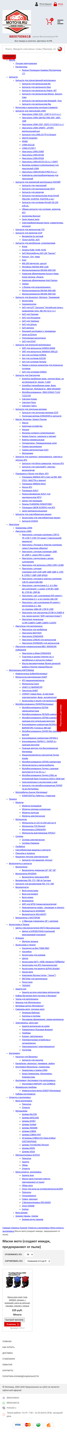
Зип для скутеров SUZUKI (34, 358)
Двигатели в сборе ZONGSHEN (36, 653)
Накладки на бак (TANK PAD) (35, 948)
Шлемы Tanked (29, 1124)
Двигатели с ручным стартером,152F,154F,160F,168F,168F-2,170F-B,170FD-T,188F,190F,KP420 (43, 572)
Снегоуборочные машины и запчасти (33, 850)
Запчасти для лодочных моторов (31, 409)
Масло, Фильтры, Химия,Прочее (31, 419)
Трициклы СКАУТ (30, 690)
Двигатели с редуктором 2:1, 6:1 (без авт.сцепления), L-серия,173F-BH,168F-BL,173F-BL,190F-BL (40, 589)
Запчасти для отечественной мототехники (35, 80)
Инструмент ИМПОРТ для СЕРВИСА (38, 1084)
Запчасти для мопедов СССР (28, 233)
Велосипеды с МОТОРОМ (27, 918)
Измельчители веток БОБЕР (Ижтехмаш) (41, 1090)
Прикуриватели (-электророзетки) (38, 1046)
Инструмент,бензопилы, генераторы (32, 1067)
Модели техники (30, 941)
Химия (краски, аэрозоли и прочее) (39, 436)
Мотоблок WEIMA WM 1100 (35, 267)
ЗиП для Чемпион (30, 321)
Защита (25, 1162)
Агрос (24, 246)
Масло (25, 423)
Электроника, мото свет (26, 1023)
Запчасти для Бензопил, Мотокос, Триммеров (37, 297)
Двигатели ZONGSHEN (32, 636)
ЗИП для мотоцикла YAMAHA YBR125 (40, 351)
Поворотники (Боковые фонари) (37, 1029)
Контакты (7, 1370)
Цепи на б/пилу (29, 335)
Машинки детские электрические (31, 857)
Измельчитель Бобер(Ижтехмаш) (31, 674)
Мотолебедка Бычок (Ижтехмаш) (31, 792)
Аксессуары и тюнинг (25, 945)
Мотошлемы (21, 1111)
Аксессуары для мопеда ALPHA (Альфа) (41, 968)
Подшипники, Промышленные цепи (39, 443)
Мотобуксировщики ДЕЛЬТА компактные (41, 714)
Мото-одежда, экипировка (28, 1172)
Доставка (7, 1353)
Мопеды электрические (33, 816)
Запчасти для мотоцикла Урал (36, 87)
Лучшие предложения (26, 63)
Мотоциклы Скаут (30, 684)
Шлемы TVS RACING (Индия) (35, 1145)
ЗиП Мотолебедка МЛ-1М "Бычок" (39, 253)
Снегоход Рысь (29, 402)
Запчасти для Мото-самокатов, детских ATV (43, 463)
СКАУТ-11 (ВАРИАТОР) (32, 687)
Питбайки (20, 846)
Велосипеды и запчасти (20, 863)
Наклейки (27, 951)
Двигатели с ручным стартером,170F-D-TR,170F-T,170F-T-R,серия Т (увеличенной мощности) (41, 538)
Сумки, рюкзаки (30, 1199)
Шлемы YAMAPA (29, 1128)
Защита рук (20, 989)
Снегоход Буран (29, 399)
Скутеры (19, 836)
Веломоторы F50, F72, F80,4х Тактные (33, 880)
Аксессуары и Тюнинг (19, 924)
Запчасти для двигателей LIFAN (30, 111)
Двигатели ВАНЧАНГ (32, 633)
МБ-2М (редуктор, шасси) (34, 263)
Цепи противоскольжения (34, 511)
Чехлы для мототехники (26, 999)
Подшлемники (29, 1196)
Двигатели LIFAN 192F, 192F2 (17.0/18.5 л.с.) (43, 124)
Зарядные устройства (32, 426)
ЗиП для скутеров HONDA (34, 372)
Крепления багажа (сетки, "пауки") (39, 975)
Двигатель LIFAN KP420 (33, 158)
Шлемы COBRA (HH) (31, 1135)
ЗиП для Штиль (29, 324)
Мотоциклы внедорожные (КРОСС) (38, 833)
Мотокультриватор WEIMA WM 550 (39, 270)
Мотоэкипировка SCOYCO (27, 1155)
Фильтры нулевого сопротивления (38, 433)
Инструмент (14, 1053)
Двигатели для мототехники (29, 626)
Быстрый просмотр (14, 1320)
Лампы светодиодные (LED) (35, 450)
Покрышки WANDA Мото (34, 484)
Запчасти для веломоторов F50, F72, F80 (34, 884)
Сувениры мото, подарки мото (29, 1009)
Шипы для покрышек (32, 501)
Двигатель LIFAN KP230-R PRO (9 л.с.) (39, 172)
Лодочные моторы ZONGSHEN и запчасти (41, 416)
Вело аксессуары (30, 890)
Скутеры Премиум (30, 843)
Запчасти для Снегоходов (27, 375)
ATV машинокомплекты (33, 680)
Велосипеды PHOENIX (25, 874)
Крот (24, 260)
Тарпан (25, 284)
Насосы (25, 429)
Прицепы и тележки (25, 853)
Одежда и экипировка (20, 1097)
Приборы (26, 1033)
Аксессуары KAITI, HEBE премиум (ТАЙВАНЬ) (43, 962)
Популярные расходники (34, 338)
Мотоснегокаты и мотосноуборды (38, 765)
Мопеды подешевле (31, 806)
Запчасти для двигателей (34, 185)
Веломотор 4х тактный (32, 236)
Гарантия (7, 1365)
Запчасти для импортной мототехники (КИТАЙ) (37, 182)
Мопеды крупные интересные (36, 809)
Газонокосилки (29, 304)
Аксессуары (27, 301)
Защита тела (28, 1175)
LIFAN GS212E (28, 145)
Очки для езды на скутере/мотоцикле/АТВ (42, 1189)
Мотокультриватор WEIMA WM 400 (39, 290)
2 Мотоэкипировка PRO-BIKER (36, 1202)
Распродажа (21, 67)
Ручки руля (27, 982)
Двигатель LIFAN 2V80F (33, 151)
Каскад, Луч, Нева (31, 257)
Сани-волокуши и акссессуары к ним (39, 782)
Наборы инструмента (25, 1094)
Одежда (26, 1107)
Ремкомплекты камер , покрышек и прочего (43, 907)
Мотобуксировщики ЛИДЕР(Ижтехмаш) (34, 704)
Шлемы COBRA (29, 1131)
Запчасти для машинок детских (37, 860)
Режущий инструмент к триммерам (39, 331)
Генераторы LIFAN (23, 528)
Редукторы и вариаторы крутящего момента (36, 107)
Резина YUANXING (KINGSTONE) (37, 504)
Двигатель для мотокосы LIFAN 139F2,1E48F (43, 565)
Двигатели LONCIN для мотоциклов (39, 640)
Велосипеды (21, 867)
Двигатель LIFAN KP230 (33, 155)
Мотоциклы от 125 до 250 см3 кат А (39, 823)
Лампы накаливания (32, 446)
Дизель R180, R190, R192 (34, 250)
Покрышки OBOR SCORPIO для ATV (38, 507)
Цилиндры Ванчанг (31, 216)
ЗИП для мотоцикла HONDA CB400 (38, 348)
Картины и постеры (31, 1016)
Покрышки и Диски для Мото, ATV (32, 474)
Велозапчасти (22, 887)
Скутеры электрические (33, 840)
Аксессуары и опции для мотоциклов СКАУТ (43, 701)
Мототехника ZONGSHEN (34, 829)
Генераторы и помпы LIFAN (34, 1070)
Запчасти (13, 77)
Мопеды (19, 802)
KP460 (25, 141)
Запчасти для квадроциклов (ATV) (38, 189)
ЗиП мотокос (28, 328)
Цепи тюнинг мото (30, 219)
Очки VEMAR (28, 1206)
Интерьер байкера (31, 1013)
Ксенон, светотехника (32, 1036)
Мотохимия (27, 453)
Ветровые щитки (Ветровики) (29, 1006)
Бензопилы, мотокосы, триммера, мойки (35, 1063)
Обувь (25, 1165)
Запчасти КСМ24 (30, 521)
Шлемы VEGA (28, 1152)
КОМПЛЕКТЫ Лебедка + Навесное (38, 796)
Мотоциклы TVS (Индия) (33, 826)
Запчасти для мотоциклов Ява (36, 104)
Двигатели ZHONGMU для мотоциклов (40, 643)
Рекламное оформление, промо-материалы (43, 1019)
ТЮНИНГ (26, 985)
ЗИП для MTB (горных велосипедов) (39, 904)
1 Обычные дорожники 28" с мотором (40, 921)
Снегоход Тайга (29, 406)
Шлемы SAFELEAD (30, 1118)
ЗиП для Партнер (30, 314)
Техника (13, 799)
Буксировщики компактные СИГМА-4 (40, 738)
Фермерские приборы (26, 1087)
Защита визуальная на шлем (35, 1026)
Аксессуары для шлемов (33, 955)
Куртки (25, 1209)
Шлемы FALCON (29, 1114)
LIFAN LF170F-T (29, 148)
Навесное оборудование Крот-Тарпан (39, 280)
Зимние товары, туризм (26, 1216)
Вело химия (27, 897)
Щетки (25, 958)
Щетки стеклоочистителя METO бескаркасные (37, 928)
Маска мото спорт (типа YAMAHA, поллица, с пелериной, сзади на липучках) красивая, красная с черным (17, 1301)
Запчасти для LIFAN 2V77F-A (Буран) (39, 135)
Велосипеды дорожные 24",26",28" (39, 870)
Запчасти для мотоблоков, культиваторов (35, 243)
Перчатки (26, 1104)
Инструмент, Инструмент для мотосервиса (35, 1080)
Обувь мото (27, 1185)
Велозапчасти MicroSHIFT (34, 914)
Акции (12, 60)
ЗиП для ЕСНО (29, 341)
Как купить (8, 1347)
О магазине (8, 1359)
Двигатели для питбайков (34, 629)
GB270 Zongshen (29, 138)
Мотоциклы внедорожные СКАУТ (31, 677)
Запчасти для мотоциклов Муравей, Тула (42, 101)
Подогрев (26, 1050)
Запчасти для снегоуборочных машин (33, 514)
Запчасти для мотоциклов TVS (29, 229)
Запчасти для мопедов (33, 192)
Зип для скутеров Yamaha (34, 362)
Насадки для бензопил (26, 1057)
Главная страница (11, 1228)
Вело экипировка (23, 1101)
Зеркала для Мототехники (28, 1002)
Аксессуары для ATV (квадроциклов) (39, 965)
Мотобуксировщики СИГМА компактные (41, 762)
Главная (6, 1341)
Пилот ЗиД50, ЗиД (31, 240)
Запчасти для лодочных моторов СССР (40, 412)
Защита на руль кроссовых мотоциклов (41, 992)
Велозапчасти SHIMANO (33, 911)
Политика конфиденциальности (20, 1376)
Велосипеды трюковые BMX (35, 877)
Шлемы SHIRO (28, 1121)
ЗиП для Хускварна (31, 318)
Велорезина (28, 901)
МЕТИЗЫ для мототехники (34, 979)
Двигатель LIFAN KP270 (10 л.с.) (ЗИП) (40, 162)
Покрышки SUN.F (30, 490)
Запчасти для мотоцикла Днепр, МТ (39, 90)
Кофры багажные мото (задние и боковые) (35, 996)
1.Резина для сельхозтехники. (36, 287)
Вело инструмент (30, 894)
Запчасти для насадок (32, 1060)
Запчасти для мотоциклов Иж (36, 84)
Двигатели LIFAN (23, 531)
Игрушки (19, 938)
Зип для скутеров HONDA (34, 355)
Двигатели (14, 524)
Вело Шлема (21, 1213)
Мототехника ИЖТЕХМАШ (21, 670)
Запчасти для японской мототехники (33, 345)
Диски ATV (27, 487)
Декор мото (27, 972)
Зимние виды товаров (32, 1219)
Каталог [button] (9, 56)
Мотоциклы (21, 819)
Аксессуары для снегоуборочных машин (41, 518)
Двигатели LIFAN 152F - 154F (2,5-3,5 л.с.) (41, 114)
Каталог (23, 1228)
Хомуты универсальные (33, 440)
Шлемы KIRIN (28, 1148)
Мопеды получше (30, 813)
